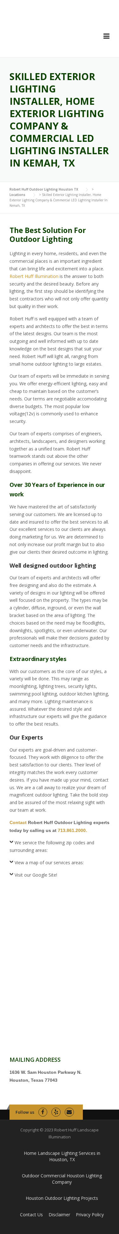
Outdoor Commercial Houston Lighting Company (62, 1179)
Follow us (25, 1112)
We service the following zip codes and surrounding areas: (52, 846)
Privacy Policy (90, 1215)
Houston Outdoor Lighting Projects (62, 1198)
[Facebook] (43, 1112)
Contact (18, 822)
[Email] (69, 1112)
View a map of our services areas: (49, 862)
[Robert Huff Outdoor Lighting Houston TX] (49, 33)
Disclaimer (59, 1215)
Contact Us (31, 1215)
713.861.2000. (72, 830)
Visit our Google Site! (36, 875)
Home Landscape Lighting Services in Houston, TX (62, 1156)
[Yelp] (56, 1112)
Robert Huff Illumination (34, 276)
